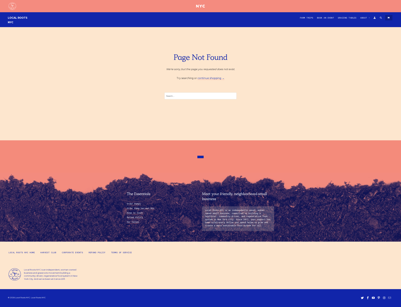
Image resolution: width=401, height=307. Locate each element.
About (365, 17)
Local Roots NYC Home (22, 252)
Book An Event (325, 17)
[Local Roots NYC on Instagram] (384, 298)
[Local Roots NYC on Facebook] (368, 298)
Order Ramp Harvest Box (140, 208)
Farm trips (306, 17)
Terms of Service (121, 252)
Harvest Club (48, 252)
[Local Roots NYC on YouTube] (373, 298)
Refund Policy (135, 217)
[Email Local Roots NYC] (390, 298)
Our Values (133, 221)
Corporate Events (72, 252)
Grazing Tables (347, 17)
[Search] (381, 18)
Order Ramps (134, 203)
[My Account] (375, 18)
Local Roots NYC (17, 20)
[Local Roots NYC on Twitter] (362, 298)
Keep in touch (135, 212)
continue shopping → (211, 78)
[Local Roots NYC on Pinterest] (379, 298)
